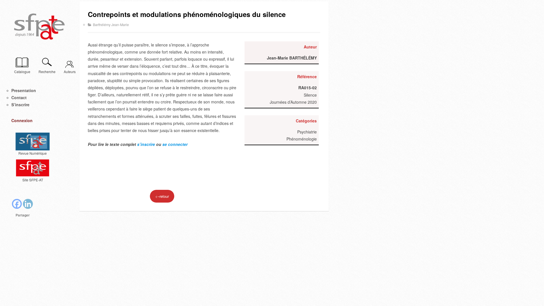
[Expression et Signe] (39, 26)
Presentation (23, 90)
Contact (19, 97)
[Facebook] (17, 204)
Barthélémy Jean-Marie (111, 24)
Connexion (22, 120)
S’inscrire (20, 104)
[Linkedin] (28, 204)
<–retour (162, 196)
